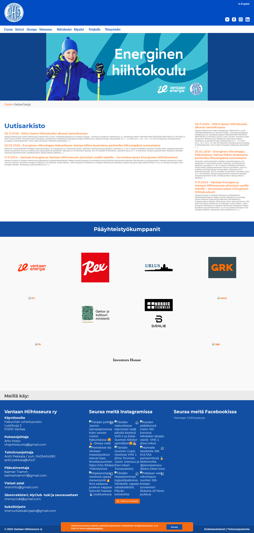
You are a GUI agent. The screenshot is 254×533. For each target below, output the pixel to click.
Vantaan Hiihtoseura (189, 418)
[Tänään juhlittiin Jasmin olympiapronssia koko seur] (101, 432)
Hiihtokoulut (64, 29)
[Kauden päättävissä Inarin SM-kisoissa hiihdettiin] (152, 432)
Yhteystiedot (113, 29)
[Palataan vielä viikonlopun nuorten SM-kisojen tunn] (152, 483)
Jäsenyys (31, 29)
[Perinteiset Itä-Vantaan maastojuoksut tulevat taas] (101, 458)
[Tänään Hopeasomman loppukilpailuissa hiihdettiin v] (127, 483)
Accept (174, 527)
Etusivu (8, 29)
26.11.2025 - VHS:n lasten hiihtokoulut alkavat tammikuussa (45, 133)
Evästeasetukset (215, 529)
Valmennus (45, 29)
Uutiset (19, 29)
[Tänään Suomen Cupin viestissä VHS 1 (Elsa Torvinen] (127, 458)
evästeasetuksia (94, 528)
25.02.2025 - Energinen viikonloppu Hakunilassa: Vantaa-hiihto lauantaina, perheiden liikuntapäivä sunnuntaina (82, 145)
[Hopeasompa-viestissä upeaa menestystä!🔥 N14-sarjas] (101, 483)
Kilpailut (79, 29)
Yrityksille (94, 29)
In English (244, 4)
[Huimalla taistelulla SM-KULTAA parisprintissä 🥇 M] (152, 458)
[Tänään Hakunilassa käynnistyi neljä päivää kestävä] (127, 432)
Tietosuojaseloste (238, 529)
